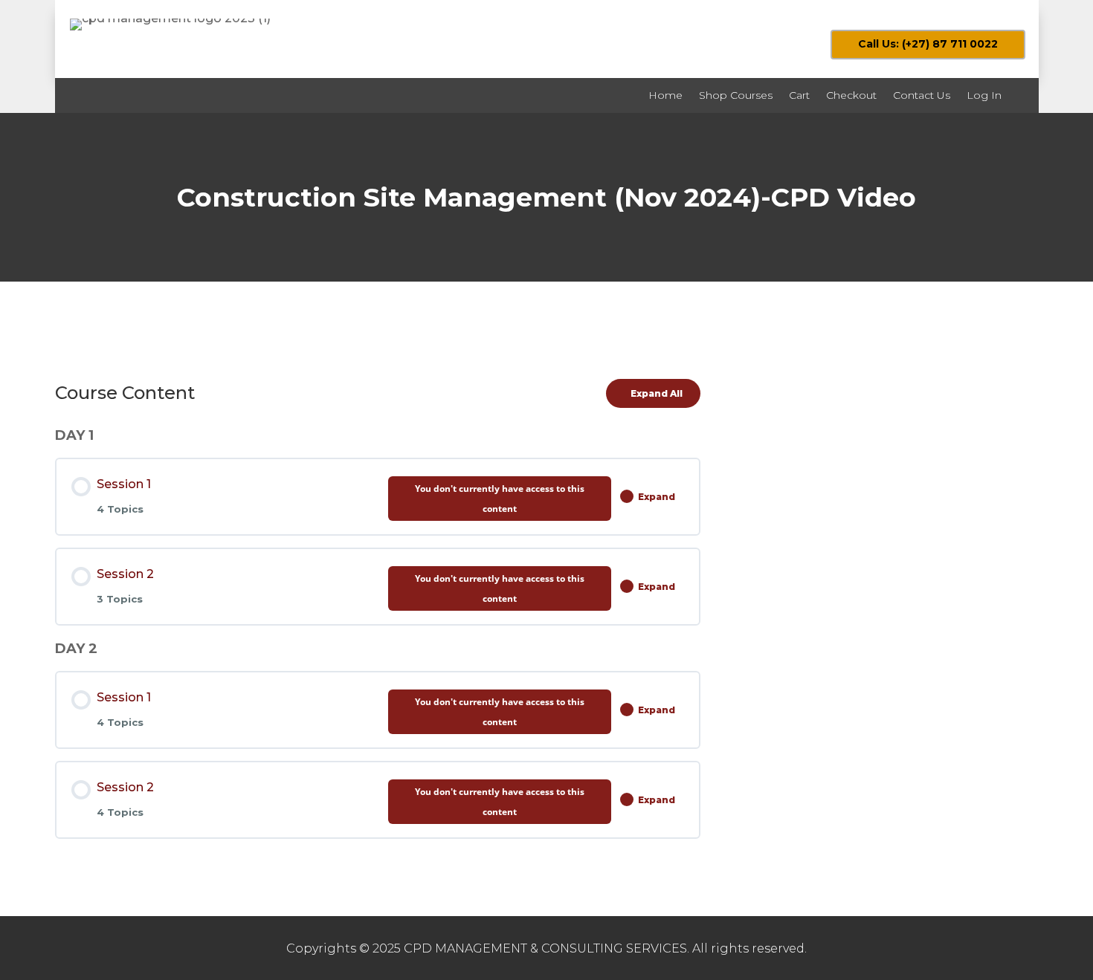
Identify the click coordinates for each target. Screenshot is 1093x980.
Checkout (851, 95)
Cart (799, 95)
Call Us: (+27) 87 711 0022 (928, 44)
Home (665, 95)
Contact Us (921, 95)
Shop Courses (736, 95)
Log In (984, 95)
